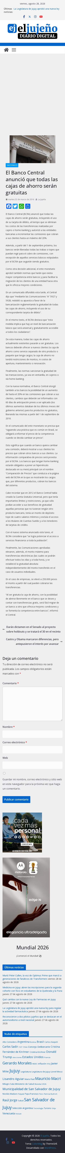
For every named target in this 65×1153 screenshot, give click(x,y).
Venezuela (9, 1113)
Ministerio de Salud (24, 1083)
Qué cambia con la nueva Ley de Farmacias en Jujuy (29, 999)
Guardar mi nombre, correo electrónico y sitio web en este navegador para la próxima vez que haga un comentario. (32, 784)
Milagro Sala (8, 1083)
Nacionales (12, 165)
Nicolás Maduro (10, 1093)
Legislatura (26, 1071)
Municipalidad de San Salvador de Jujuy (31, 1089)
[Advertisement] (32, 98)
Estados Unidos (33, 1057)
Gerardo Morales (17, 1063)
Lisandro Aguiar (13, 1079)
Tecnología (38, 1108)
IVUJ (48, 1064)
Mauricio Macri (48, 1078)
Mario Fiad (30, 1079)
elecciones (17, 1057)
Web (5, 758)
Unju (54, 1108)
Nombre (9, 727)
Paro (41, 1094)
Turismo (47, 1108)
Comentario (11, 683)
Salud (21, 1100)
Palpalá (21, 1094)
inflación (42, 1063)
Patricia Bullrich (50, 1094)
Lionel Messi (56, 1071)
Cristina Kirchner (38, 1052)
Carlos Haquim (51, 1042)
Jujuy (14, 1070)
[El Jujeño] (6, 50)
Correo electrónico (15, 742)
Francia (47, 1057)
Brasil (40, 1042)
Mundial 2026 (40, 1084)
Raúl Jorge (10, 1100)
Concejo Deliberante (39, 1046)
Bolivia (33, 1042)
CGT (20, 1047)
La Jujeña (42, 199)
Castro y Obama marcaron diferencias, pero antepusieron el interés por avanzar (32, 641)
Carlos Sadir (10, 1046)
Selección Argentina (22, 1108)
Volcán (18, 1113)
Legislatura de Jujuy (41, 1071)
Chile (25, 1047)
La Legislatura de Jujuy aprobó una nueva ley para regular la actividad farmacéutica (36, 10)
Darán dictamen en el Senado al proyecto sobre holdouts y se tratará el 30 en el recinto (33, 629)
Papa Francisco (32, 1094)
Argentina (23, 1042)
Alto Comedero (10, 1042)
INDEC (34, 1064)
